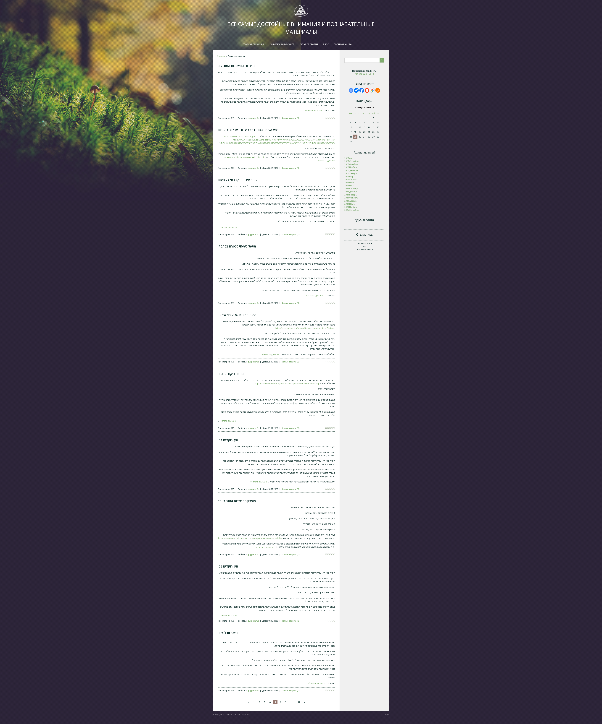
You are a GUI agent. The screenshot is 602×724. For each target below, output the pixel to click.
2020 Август (350, 158)
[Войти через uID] (351, 90)
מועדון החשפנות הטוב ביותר (237, 501)
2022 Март (349, 176)
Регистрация (361, 73)
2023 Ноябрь (350, 207)
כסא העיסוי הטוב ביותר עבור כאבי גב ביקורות (248, 130)
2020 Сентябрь (351, 161)
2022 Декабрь (351, 191)
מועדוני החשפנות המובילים (236, 66)
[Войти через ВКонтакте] (356, 90)
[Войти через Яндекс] (367, 90)
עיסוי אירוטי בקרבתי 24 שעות (237, 180)
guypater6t (253, 118)
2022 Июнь (349, 182)
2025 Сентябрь (351, 209)
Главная (221, 56)
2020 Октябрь (351, 164)
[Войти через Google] (372, 90)
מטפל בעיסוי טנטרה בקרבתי (237, 246)
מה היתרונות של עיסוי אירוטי (237, 315)
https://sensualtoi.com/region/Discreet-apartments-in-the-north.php (287, 383)
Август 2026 (364, 107)
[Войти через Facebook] (361, 90)
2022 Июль (349, 185)
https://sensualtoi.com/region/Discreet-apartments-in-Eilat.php (305, 328)
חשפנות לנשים (228, 633)
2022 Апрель (350, 179)
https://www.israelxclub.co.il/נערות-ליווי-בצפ (243, 157)
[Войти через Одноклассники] (377, 90)
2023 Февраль (351, 197)
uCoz (386, 714)
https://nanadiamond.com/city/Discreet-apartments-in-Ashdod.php (250, 538)
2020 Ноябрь (350, 167)
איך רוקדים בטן (228, 440)
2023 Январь (350, 194)
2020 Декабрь (351, 170)
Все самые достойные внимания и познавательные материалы (301, 28)
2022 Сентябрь (351, 188)
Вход (371, 73)
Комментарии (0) (290, 118)
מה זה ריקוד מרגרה (231, 374)
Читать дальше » (313, 110)
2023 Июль (349, 203)
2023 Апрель (350, 200)
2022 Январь (350, 173)
